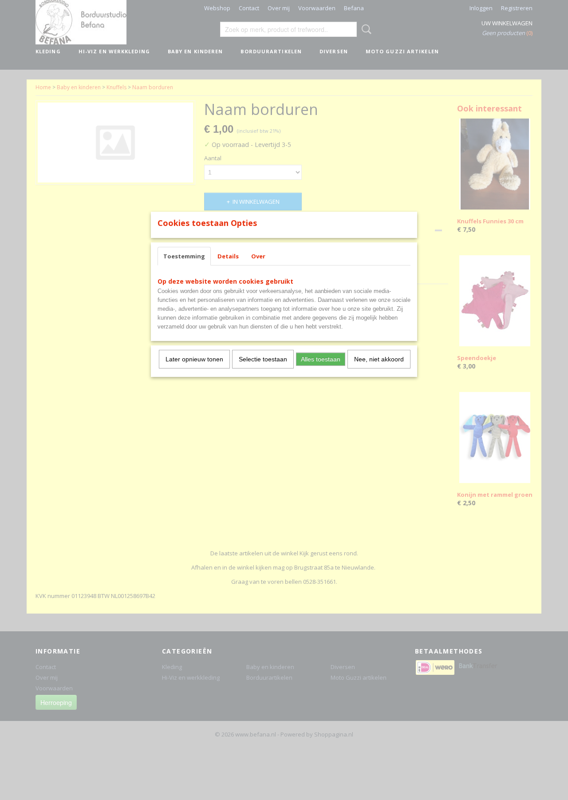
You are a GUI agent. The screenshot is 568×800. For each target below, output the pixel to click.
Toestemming (184, 256)
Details (228, 256)
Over (258, 256)
